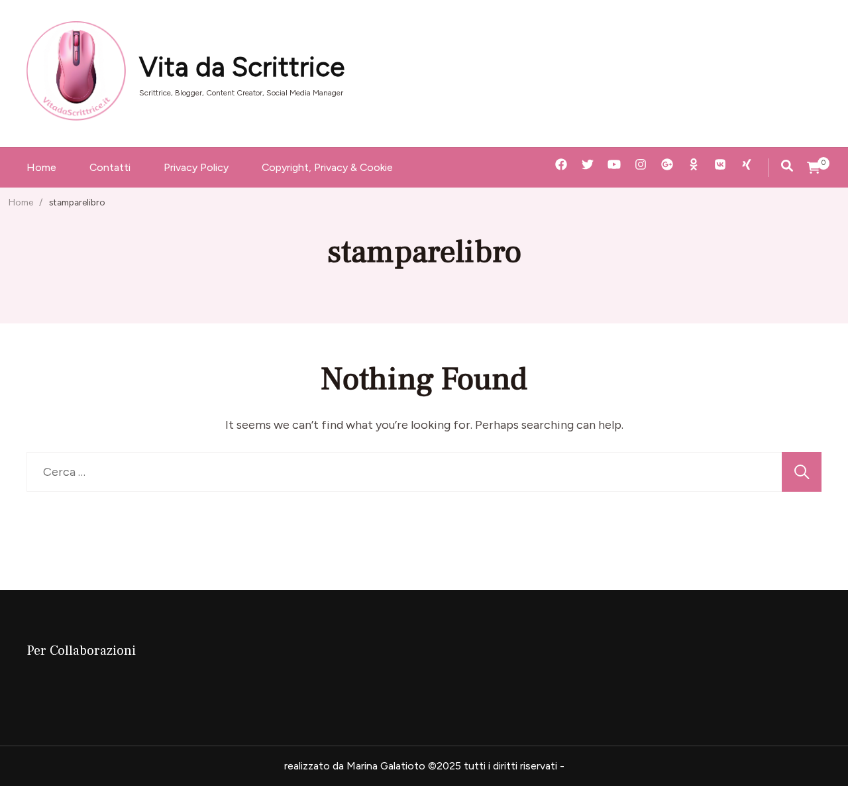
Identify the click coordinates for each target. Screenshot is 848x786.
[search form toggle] (787, 166)
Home (41, 167)
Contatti (110, 167)
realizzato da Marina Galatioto (354, 765)
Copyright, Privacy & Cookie (327, 167)
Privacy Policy (196, 167)
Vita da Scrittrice (241, 67)
